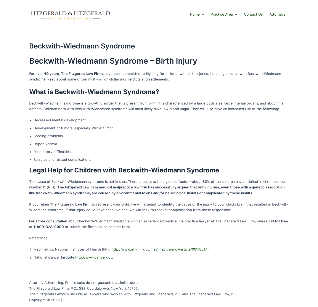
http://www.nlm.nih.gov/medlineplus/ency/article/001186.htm (161, 249)
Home (195, 14)
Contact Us (253, 14)
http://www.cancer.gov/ (94, 257)
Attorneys (277, 14)
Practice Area (222, 14)
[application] (202, 14)
